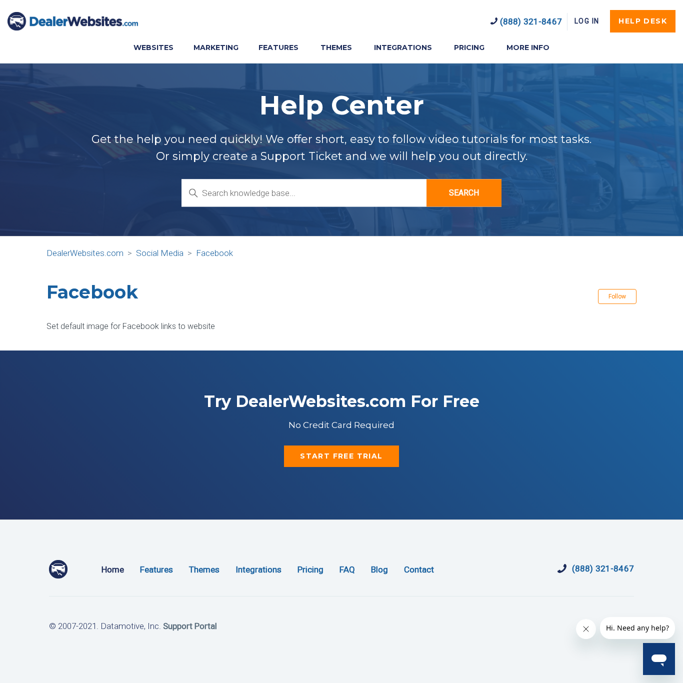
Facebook (214, 253)
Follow (617, 296)
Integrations (259, 569)
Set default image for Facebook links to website (130, 326)
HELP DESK (642, 21)
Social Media (160, 253)
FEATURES (278, 47)
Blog (379, 569)
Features (156, 569)
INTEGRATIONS (403, 47)
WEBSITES (154, 47)
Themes (204, 569)
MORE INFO (528, 47)
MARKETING (216, 47)
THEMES (336, 47)
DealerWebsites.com (73, 21)
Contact (419, 569)
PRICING (469, 47)
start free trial (341, 456)
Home (113, 569)
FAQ (347, 569)
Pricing (311, 569)
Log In (586, 21)
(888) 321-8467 (530, 21)
